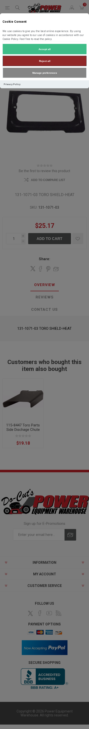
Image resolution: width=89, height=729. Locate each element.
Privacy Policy (12, 84)
